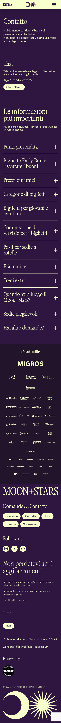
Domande (12, 516)
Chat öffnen (14, 87)
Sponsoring (30, 524)
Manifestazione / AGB (43, 639)
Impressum (41, 646)
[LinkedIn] (14, 549)
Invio (8, 625)
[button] (54, 4)
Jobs (47, 516)
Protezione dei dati (14, 639)
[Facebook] (23, 549)
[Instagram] (6, 549)
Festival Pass (24, 646)
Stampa (11, 524)
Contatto (31, 516)
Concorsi (8, 646)
